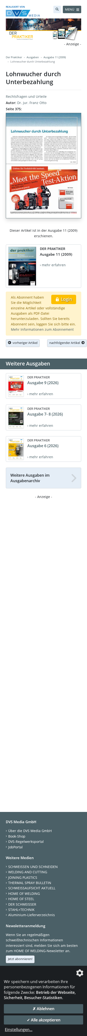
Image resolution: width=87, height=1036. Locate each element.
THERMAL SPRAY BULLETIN (29, 882)
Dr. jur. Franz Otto (31, 102)
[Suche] (57, 9)
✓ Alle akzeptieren (43, 1020)
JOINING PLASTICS (22, 877)
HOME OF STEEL (21, 899)
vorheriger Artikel (24, 343)
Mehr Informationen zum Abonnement (42, 329)
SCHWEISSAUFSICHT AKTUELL (31, 888)
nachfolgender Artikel (65, 343)
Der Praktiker (14, 57)
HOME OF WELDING (24, 893)
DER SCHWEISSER (22, 904)
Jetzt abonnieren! (20, 959)
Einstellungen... (18, 1029)
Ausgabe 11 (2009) (55, 57)
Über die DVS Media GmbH (30, 830)
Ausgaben (33, 57)
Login (66, 299)
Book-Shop (16, 836)
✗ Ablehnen (43, 1008)
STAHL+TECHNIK (21, 909)
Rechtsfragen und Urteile (26, 96)
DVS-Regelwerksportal (26, 841)
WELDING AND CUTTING (27, 872)
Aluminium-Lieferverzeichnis (31, 915)
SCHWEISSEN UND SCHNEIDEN (33, 866)
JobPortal (15, 847)
